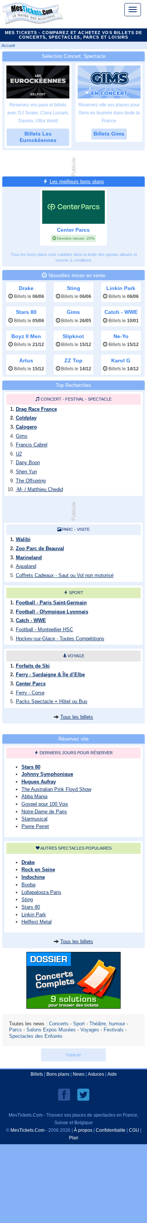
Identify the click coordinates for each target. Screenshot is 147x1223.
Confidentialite (111, 1130)
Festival (74, 399)
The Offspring (31, 481)
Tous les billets (76, 717)
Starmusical (34, 819)
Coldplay (26, 418)
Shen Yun (26, 471)
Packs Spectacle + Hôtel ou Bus (51, 701)
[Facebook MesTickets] (64, 1094)
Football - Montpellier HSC (44, 629)
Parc (67, 529)
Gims (22, 436)
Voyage (75, 656)
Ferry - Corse (30, 693)
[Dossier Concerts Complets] (73, 1006)
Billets (37, 1074)
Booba (28, 885)
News (78, 1074)
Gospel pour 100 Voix (44, 804)
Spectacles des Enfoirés (36, 1036)
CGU (134, 1130)
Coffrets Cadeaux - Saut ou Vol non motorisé (64, 575)
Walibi (23, 539)
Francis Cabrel (31, 445)
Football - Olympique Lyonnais (52, 612)
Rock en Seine (38, 869)
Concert (51, 399)
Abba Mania (34, 796)
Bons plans (57, 1074)
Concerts (59, 1023)
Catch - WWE (31, 620)
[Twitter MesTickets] (83, 1094)
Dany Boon (28, 462)
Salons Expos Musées (51, 1030)
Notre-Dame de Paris (44, 811)
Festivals (114, 1030)
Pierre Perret (35, 826)
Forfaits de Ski (33, 666)
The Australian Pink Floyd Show (56, 789)
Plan (73, 1137)
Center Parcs (31, 683)
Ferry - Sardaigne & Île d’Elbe (50, 674)
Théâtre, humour (107, 1023)
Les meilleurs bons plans (77, 181)
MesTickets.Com (27, 1130)
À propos (83, 1130)
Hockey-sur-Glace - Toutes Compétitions (60, 638)
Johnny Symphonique (47, 774)
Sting (27, 899)
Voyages (89, 1030)
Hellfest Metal (36, 922)
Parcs (15, 1030)
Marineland (29, 557)
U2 (19, 454)
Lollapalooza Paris (41, 892)
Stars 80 (30, 767)
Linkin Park (33, 914)
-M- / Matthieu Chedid (39, 489)
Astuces (96, 1074)
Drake (28, 862)
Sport (76, 592)
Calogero (26, 427)
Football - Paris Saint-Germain (51, 602)
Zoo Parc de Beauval (40, 548)
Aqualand (26, 566)
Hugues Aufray (38, 782)
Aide (112, 1074)
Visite (83, 529)
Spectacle (100, 399)
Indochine (33, 877)
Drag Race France (36, 409)
